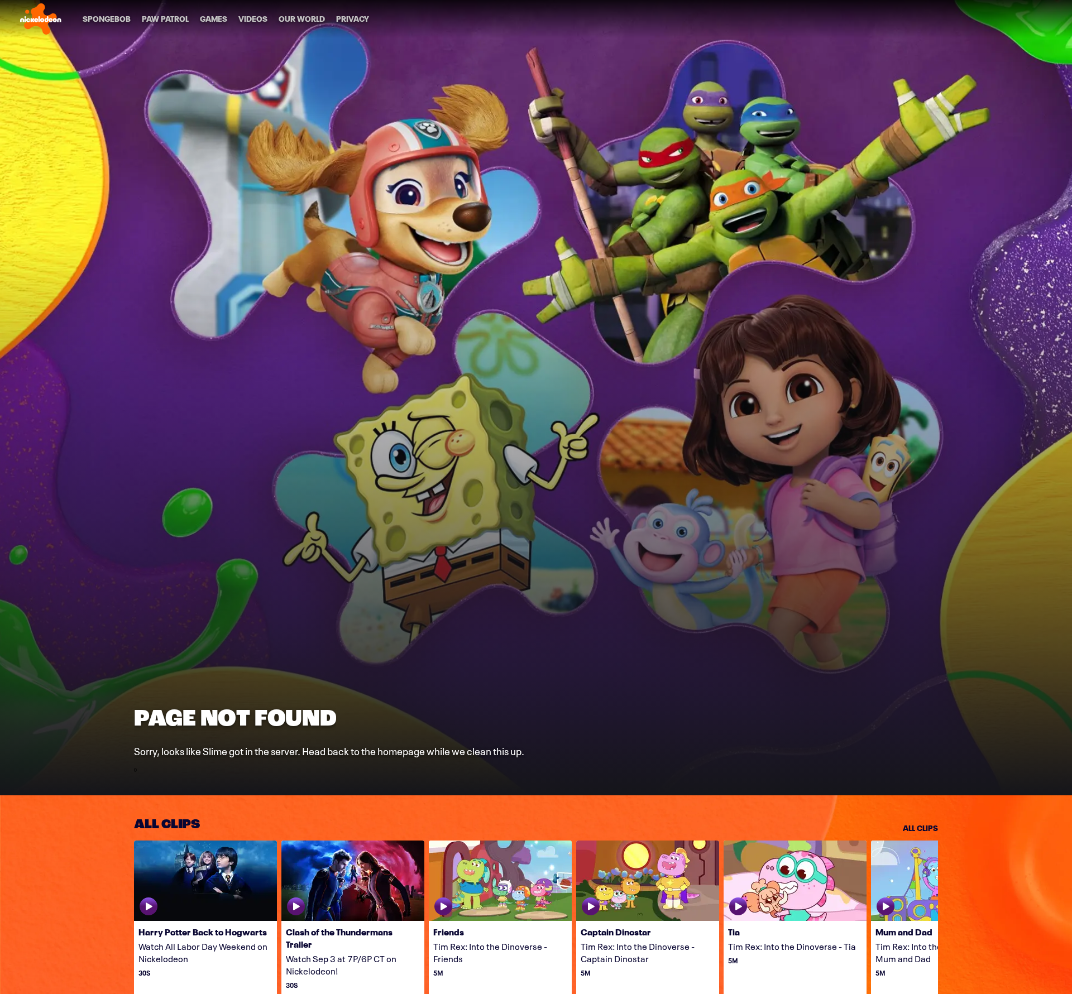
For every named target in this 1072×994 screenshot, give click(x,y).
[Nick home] (40, 19)
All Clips (920, 827)
